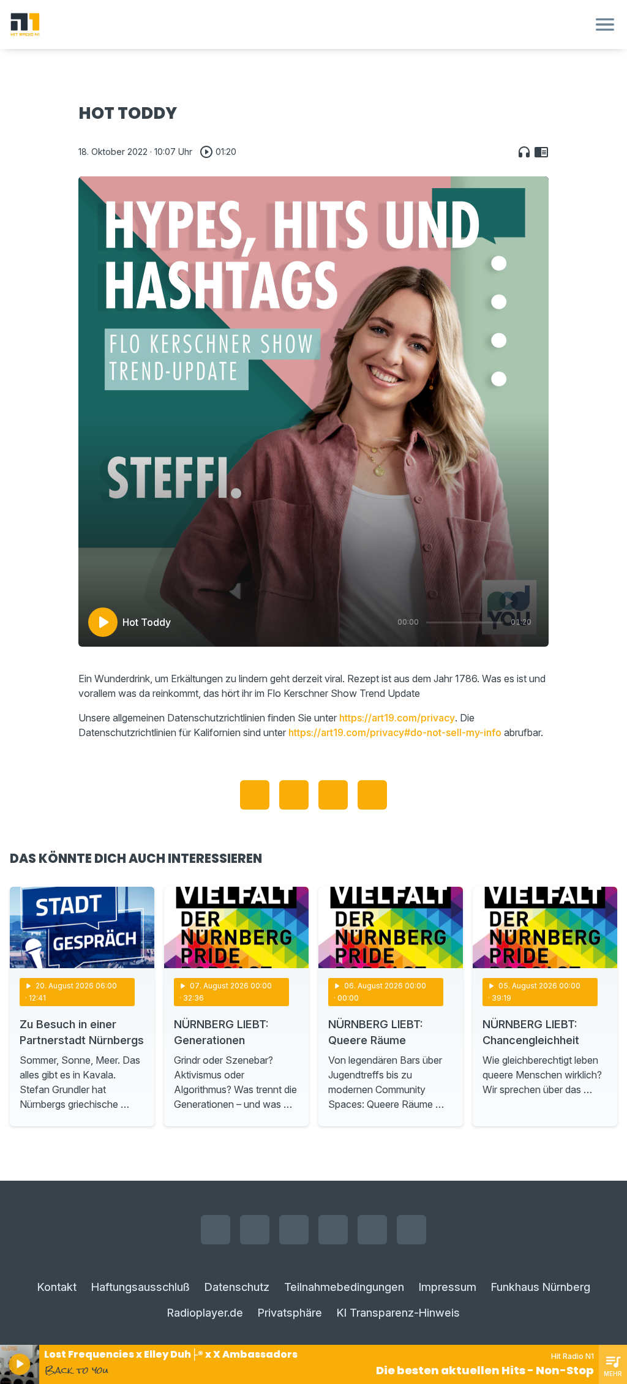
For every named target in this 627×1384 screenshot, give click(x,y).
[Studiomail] (372, 1229)
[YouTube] (294, 1229)
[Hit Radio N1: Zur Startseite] (299, 24)
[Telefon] (411, 1229)
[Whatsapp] (333, 1229)
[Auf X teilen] (294, 795)
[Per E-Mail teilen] (372, 795)
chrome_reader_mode (541, 152)
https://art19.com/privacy (397, 718)
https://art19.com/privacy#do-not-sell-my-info (394, 732)
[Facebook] (215, 1229)
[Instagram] (254, 1229)
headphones (524, 152)
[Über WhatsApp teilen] (333, 795)
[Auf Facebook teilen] (254, 795)
